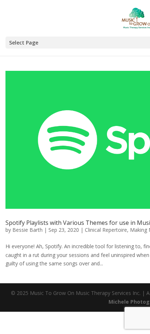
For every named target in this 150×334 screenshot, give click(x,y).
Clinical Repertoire (106, 229)
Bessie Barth (27, 229)
